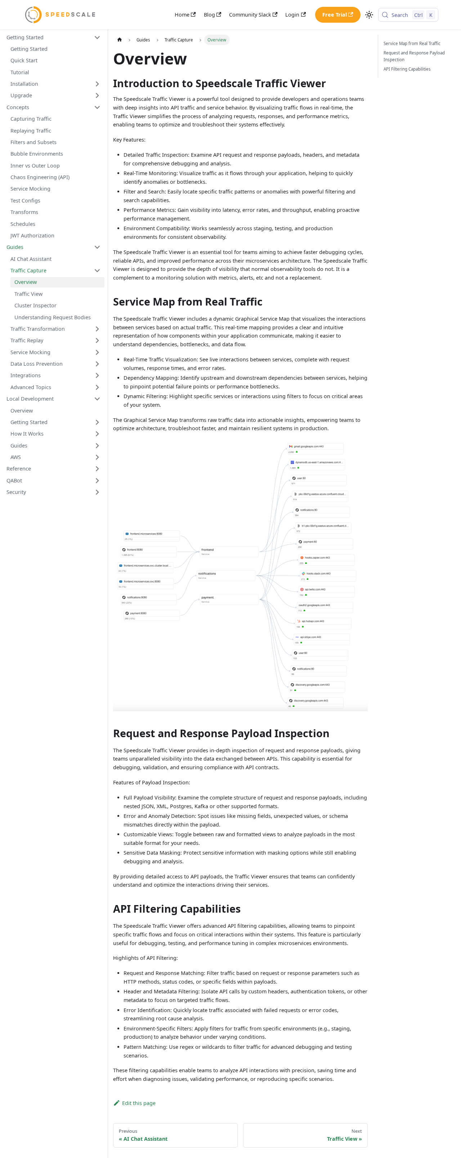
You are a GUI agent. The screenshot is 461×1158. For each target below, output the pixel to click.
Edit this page (138, 1103)
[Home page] (119, 40)
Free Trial (334, 14)
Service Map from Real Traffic (412, 43)
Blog (209, 14)
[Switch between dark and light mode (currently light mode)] (369, 15)
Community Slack (250, 14)
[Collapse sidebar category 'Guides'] (97, 247)
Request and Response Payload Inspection (414, 56)
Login (292, 14)
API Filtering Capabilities (407, 69)
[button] (53, 37)
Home (182, 14)
